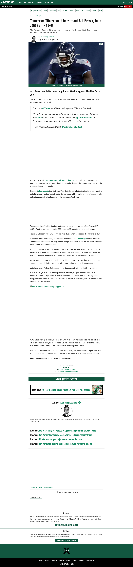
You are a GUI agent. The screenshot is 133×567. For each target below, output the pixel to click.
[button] (129, 2)
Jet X (31, 16)
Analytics (31, 2)
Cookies (81, 561)
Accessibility (89, 561)
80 (82, 11)
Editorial (62, 561)
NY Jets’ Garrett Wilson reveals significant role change (66, 389)
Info (51, 2)
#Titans (46, 108)
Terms (75, 561)
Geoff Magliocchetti (47, 37)
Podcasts (39, 2)
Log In (121, 6)
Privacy (68, 561)
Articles (36, 16)
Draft (100, 11)
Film (25, 2)
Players (46, 2)
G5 (59, 11)
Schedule (65, 11)
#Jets (39, 117)
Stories (19, 2)
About (41, 561)
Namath (94, 11)
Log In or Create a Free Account (42, 487)
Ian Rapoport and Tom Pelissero (60, 180)
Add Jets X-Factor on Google (67, 372)
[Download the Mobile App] (2, 6)
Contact (47, 561)
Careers (54, 561)
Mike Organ (82, 239)
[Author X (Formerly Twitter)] (79, 402)
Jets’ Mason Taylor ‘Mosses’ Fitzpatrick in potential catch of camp (67, 430)
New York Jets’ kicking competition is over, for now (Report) (65, 443)
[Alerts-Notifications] (6, 6)
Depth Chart (53, 11)
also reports (43, 191)
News (42, 16)
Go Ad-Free (128, 6)
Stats (77, 11)
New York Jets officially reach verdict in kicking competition (65, 435)
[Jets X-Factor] (8, 2)
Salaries (88, 11)
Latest (45, 11)
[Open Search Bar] (124, 2)
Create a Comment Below (67, 369)
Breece (71, 11)
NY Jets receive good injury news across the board (60, 439)
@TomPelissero (84, 117)
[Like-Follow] (10, 6)
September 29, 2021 (72, 127)
